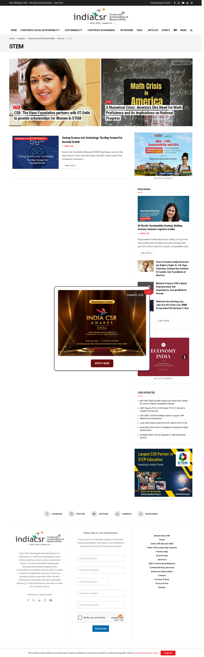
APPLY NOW (102, 363)
